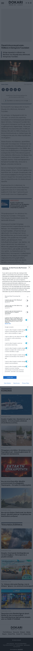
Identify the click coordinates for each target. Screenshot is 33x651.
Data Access (16, 383)
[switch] (27, 300)
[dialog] (16, 325)
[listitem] (16, 297)
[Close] (29, 267)
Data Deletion (7, 383)
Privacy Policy (25, 383)
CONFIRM (10, 377)
